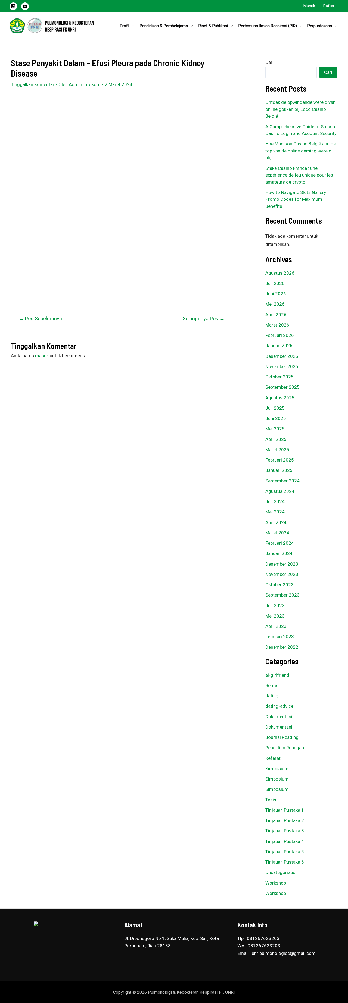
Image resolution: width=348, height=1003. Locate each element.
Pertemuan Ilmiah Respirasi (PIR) (267, 25)
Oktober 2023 (279, 584)
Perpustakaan (319, 25)
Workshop (275, 883)
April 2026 (276, 314)
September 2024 (282, 481)
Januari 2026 (279, 345)
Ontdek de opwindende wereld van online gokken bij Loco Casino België (300, 109)
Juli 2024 (275, 501)
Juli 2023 (275, 605)
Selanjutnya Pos (204, 318)
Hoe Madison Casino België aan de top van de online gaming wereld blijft (300, 150)
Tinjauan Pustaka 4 (284, 841)
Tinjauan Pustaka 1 (284, 810)
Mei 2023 (275, 616)
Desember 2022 (281, 647)
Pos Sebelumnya (40, 318)
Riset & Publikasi (213, 25)
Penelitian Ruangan (284, 747)
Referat (273, 758)
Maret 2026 (277, 325)
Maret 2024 (277, 532)
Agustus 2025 (279, 397)
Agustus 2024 (279, 491)
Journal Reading (282, 737)
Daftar (328, 6)
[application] (131, 26)
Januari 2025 (279, 470)
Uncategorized (280, 872)
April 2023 (276, 626)
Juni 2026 (275, 293)
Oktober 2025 (279, 377)
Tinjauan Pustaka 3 (284, 830)
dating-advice (279, 706)
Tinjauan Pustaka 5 (284, 851)
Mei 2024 (275, 512)
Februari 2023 (279, 636)
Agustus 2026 (279, 273)
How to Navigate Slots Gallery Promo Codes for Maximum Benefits (295, 199)
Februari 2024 (279, 543)
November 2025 (281, 366)
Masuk (309, 6)
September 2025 (282, 387)
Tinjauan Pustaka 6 (284, 862)
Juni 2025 (275, 418)
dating (271, 695)
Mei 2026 (275, 304)
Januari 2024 (279, 553)
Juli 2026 (275, 283)
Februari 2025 (279, 460)
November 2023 (281, 574)
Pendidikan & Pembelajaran (164, 25)
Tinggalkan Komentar (32, 84)
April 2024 (276, 522)
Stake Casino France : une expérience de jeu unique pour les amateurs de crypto (299, 175)
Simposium (276, 768)
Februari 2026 (279, 335)
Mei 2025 (275, 428)
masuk (42, 355)
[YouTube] (25, 6)
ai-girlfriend (277, 675)
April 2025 (276, 439)
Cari (269, 62)
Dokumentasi (278, 716)
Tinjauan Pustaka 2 (284, 820)
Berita (271, 685)
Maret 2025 (277, 449)
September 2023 (282, 595)
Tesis (270, 800)
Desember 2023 (281, 564)
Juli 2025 (275, 408)
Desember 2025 (281, 356)
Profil (124, 25)
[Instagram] (13, 6)
